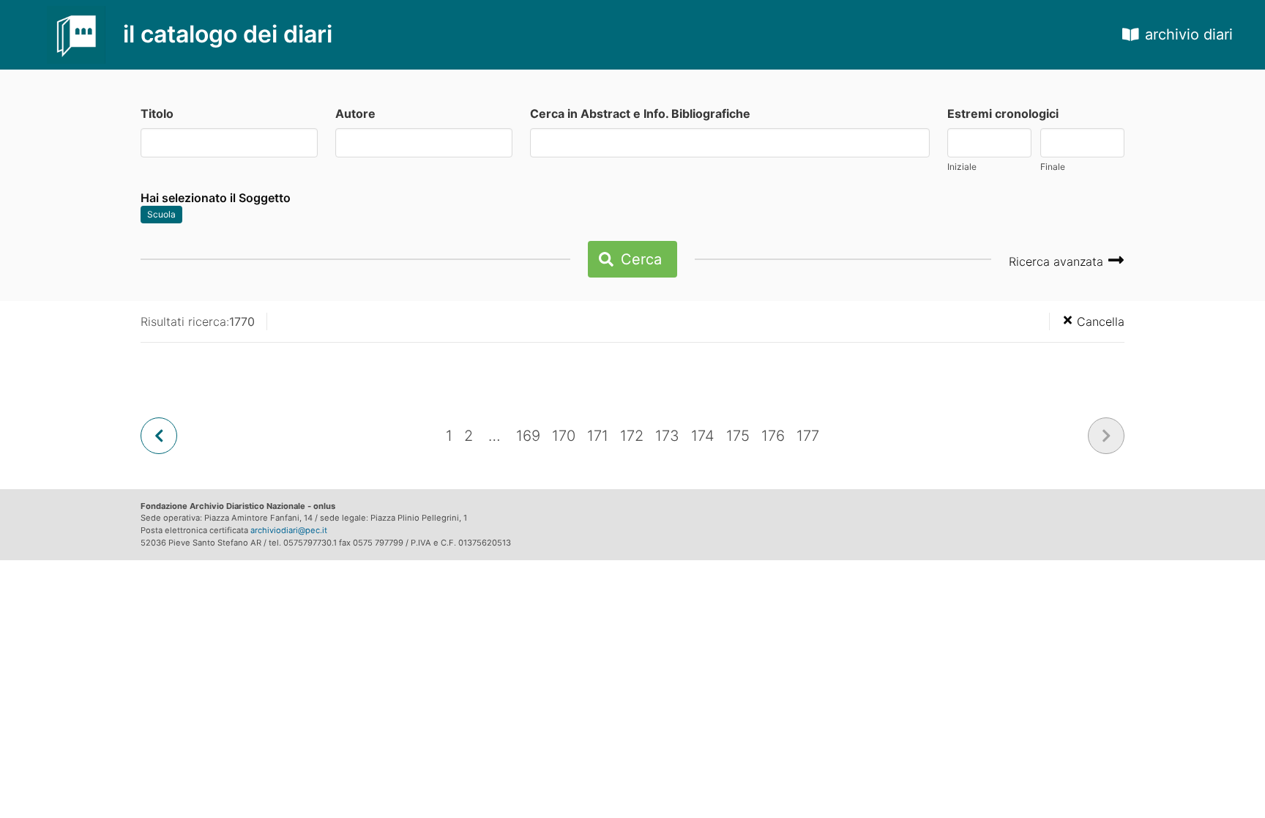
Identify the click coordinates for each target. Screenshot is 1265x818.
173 (667, 436)
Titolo (157, 113)
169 (528, 436)
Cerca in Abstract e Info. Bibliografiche (640, 113)
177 (807, 436)
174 (702, 436)
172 (631, 436)
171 (597, 436)
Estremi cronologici (1003, 113)
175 (738, 436)
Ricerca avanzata (1058, 261)
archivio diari (1189, 34)
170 (563, 436)
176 (773, 436)
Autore (355, 113)
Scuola (161, 214)
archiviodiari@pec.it (288, 530)
